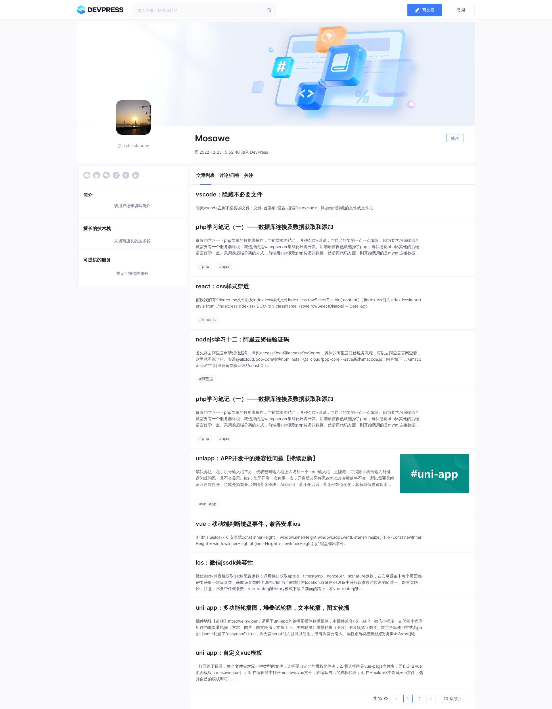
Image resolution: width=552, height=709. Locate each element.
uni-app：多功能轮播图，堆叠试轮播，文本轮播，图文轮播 (273, 607)
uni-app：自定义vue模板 (229, 652)
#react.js (207, 319)
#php (204, 266)
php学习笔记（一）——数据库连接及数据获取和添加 (264, 226)
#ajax (224, 266)
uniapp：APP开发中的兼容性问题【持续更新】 (257, 458)
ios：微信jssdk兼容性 (224, 562)
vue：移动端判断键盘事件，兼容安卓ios (248, 523)
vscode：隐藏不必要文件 (229, 194)
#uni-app (207, 503)
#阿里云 (206, 378)
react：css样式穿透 (222, 286)
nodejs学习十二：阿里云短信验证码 (242, 339)
